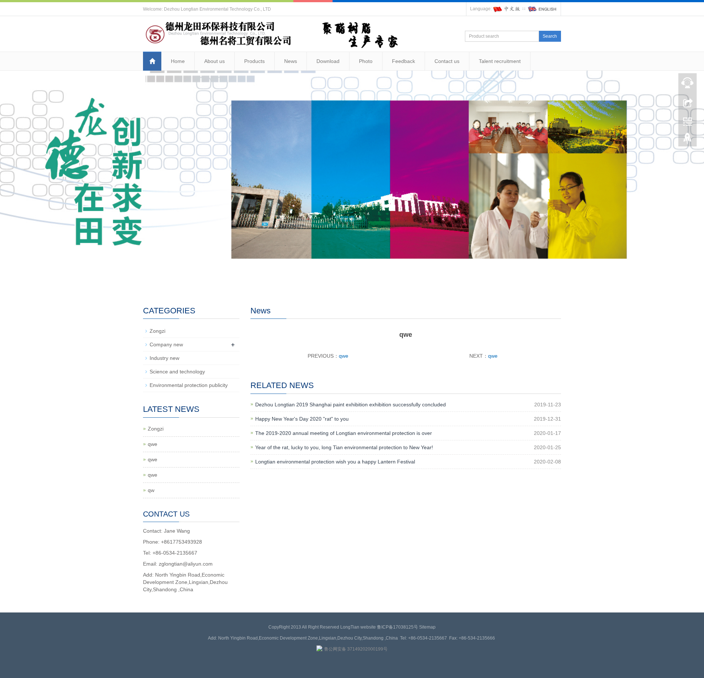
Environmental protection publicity (189, 385)
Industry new (164, 358)
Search (550, 36)
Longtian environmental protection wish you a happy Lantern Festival (335, 462)
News (290, 61)
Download (328, 61)
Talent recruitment (500, 61)
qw (151, 490)
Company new (166, 344)
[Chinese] (507, 8)
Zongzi (157, 331)
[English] (542, 8)
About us (214, 61)
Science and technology (177, 372)
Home (178, 61)
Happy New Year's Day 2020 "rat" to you (302, 419)
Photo (366, 61)
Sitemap (427, 627)
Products (254, 61)
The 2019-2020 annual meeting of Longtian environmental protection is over (343, 433)
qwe (343, 356)
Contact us (446, 61)
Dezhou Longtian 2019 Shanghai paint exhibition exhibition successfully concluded (350, 404)
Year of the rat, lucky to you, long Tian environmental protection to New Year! (344, 447)
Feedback (403, 61)
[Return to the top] (687, 140)
